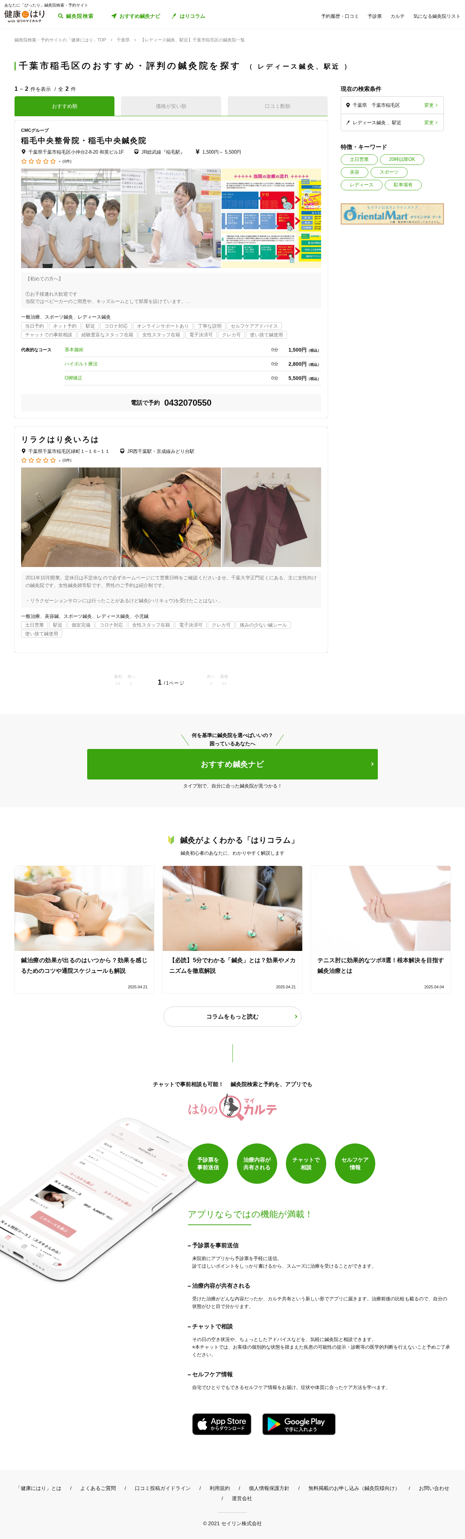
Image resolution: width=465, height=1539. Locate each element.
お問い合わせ (434, 1488)
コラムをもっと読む (232, 1016)
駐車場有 (403, 184)
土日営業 (359, 159)
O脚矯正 (73, 378)
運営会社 (242, 1498)
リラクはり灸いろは (60, 439)
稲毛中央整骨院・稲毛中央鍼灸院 (84, 140)
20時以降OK (402, 159)
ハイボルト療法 (81, 363)
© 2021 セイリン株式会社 (232, 1523)
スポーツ (389, 172)
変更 (429, 105)
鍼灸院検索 (80, 16)
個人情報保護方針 (269, 1488)
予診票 (375, 16)
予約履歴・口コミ (340, 16)
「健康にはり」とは (38, 1488)
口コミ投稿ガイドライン (163, 1488)
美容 (354, 172)
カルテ (398, 16)
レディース (361, 184)
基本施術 (74, 349)
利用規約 (220, 1488)
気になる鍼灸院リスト (437, 16)
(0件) (67, 161)
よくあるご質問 (98, 1488)
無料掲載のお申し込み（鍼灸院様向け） (354, 1488)
